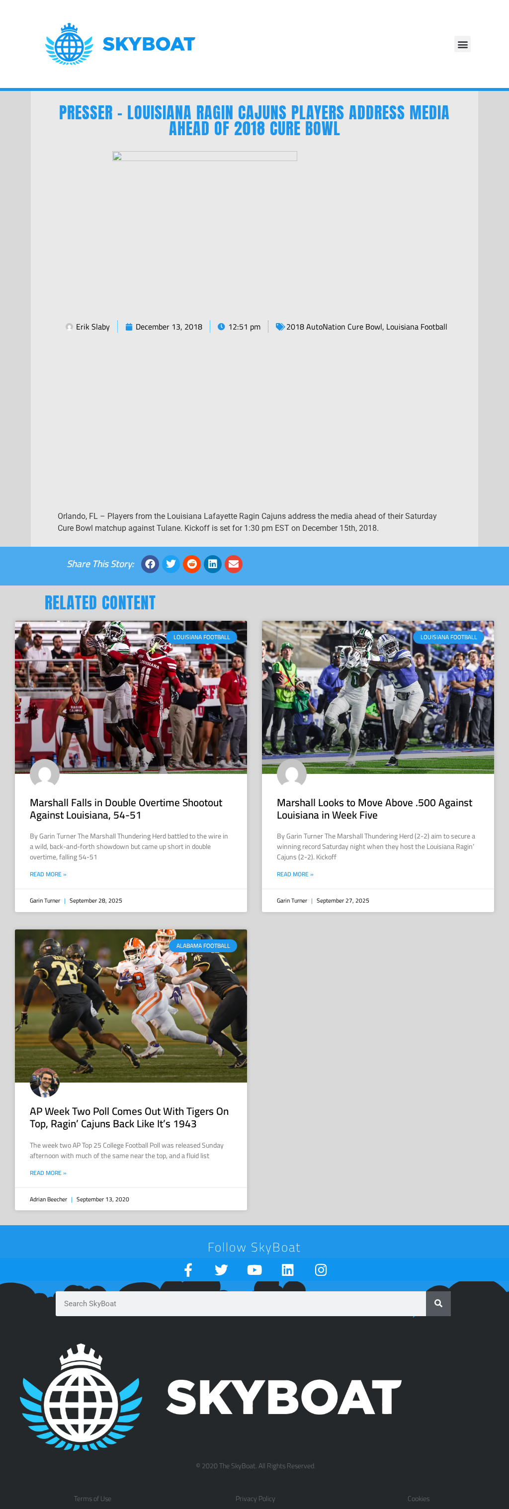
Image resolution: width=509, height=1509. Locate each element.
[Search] (438, 1303)
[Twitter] (221, 1269)
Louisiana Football (416, 326)
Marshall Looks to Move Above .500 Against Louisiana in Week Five (374, 809)
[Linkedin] (288, 1269)
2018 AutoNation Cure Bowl (334, 326)
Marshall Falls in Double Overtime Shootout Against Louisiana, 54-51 (126, 809)
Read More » (48, 874)
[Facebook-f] (188, 1269)
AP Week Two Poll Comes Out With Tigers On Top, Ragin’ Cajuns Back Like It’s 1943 (129, 1117)
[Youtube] (254, 1269)
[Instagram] (321, 1269)
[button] (462, 44)
